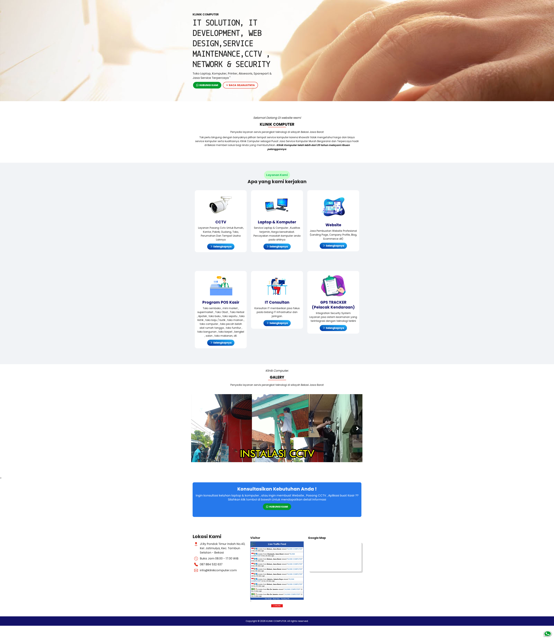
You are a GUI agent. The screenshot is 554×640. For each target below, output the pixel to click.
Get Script (268, 598)
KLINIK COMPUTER (295, 548)
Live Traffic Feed (277, 543)
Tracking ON (285, 598)
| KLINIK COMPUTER (292, 588)
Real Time (276, 598)
